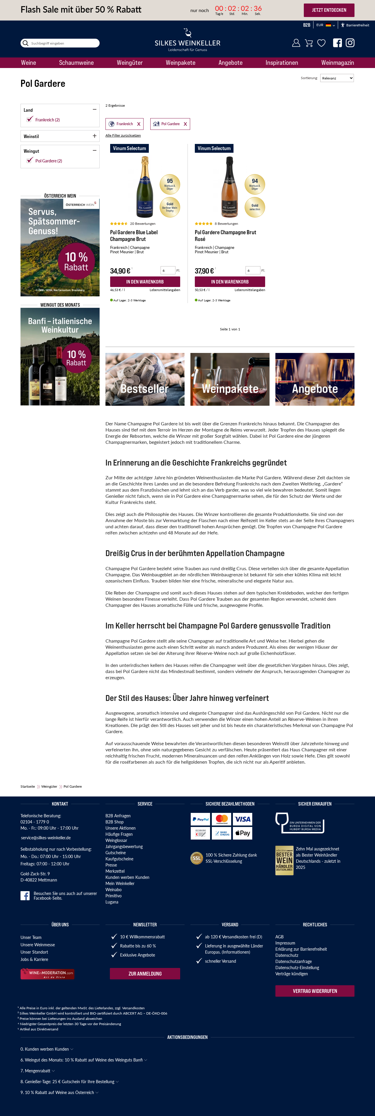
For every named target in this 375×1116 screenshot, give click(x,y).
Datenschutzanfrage (293, 961)
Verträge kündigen (291, 973)
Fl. (178, 270)
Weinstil (31, 136)
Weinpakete (180, 62)
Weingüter (130, 62)
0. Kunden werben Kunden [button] (45, 1049)
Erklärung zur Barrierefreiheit (301, 949)
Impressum (285, 943)
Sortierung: (309, 77)
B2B (306, 25)
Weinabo (113, 889)
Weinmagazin (337, 62)
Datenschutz (286, 955)
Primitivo (113, 895)
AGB (279, 937)
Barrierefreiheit (357, 25)
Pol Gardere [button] (165, 123)
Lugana (111, 902)
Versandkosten (133, 1007)
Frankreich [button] (119, 123)
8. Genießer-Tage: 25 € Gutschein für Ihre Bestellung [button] (68, 1081)
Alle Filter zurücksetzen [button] (123, 135)
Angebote (231, 62)
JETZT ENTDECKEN (329, 10)
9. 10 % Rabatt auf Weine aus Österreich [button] (58, 1092)
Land (28, 110)
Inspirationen (282, 62)
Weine (28, 62)
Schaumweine (76, 62)
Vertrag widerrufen (315, 991)
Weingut (31, 151)
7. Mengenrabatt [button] (36, 1070)
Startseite (28, 786)
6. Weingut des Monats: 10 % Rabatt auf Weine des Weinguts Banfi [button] (82, 1060)
